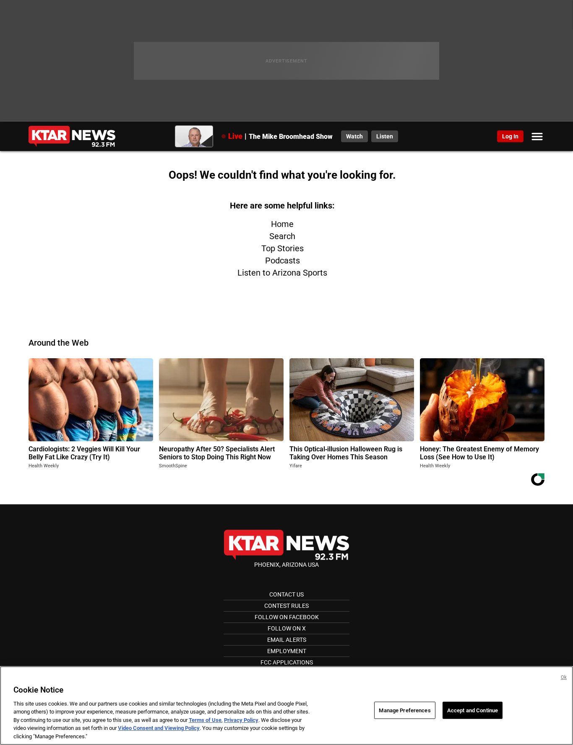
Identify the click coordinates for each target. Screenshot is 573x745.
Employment (286, 651)
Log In (510, 136)
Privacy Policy (241, 720)
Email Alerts (286, 639)
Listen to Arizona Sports (282, 273)
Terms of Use (205, 720)
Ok (564, 677)
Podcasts (282, 260)
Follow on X (287, 628)
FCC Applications (286, 662)
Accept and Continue (472, 710)
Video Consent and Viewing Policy (159, 728)
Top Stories (282, 248)
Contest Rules (286, 605)
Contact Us (286, 594)
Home (282, 224)
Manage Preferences (404, 710)
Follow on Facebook (287, 617)
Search (282, 236)
